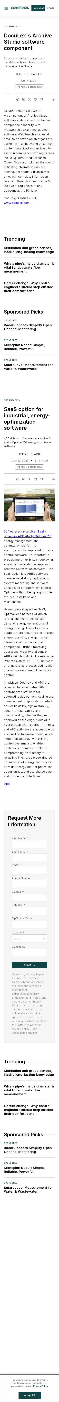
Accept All (29, 1395)
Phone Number (21, 878)
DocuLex (37, 74)
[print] (53, 99)
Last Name (20, 851)
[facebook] (17, 99)
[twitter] (29, 99)
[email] (41, 99)
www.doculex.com (17, 202)
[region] (29, 1388)
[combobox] (29, 938)
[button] (6, 8)
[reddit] (35, 99)
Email (16, 865)
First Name (20, 838)
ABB (37, 454)
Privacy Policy (40, 1386)
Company (18, 891)
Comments (18, 946)
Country (18, 932)
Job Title (18, 905)
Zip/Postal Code (22, 918)
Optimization (12, 26)
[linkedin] (23, 99)
